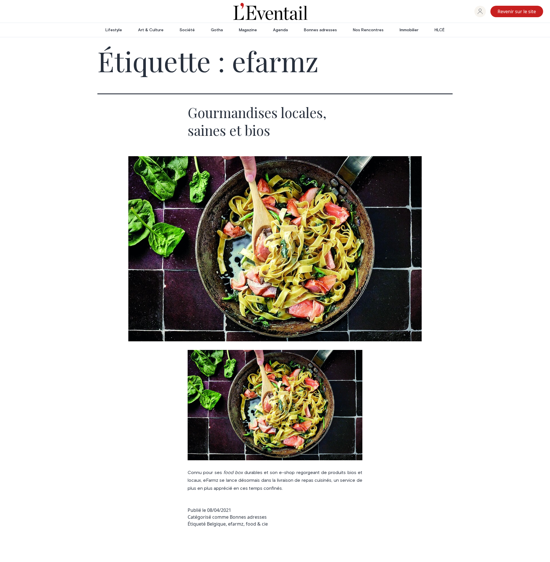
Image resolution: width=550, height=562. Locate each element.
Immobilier (409, 30)
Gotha (217, 30)
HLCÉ (440, 30)
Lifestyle (113, 30)
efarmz (235, 524)
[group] (480, 11)
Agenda (280, 30)
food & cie (257, 524)
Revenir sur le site (517, 11)
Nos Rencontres (368, 30)
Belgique (216, 524)
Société (187, 30)
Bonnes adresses (320, 30)
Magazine (248, 30)
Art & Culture (151, 30)
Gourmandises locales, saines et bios (257, 121)
